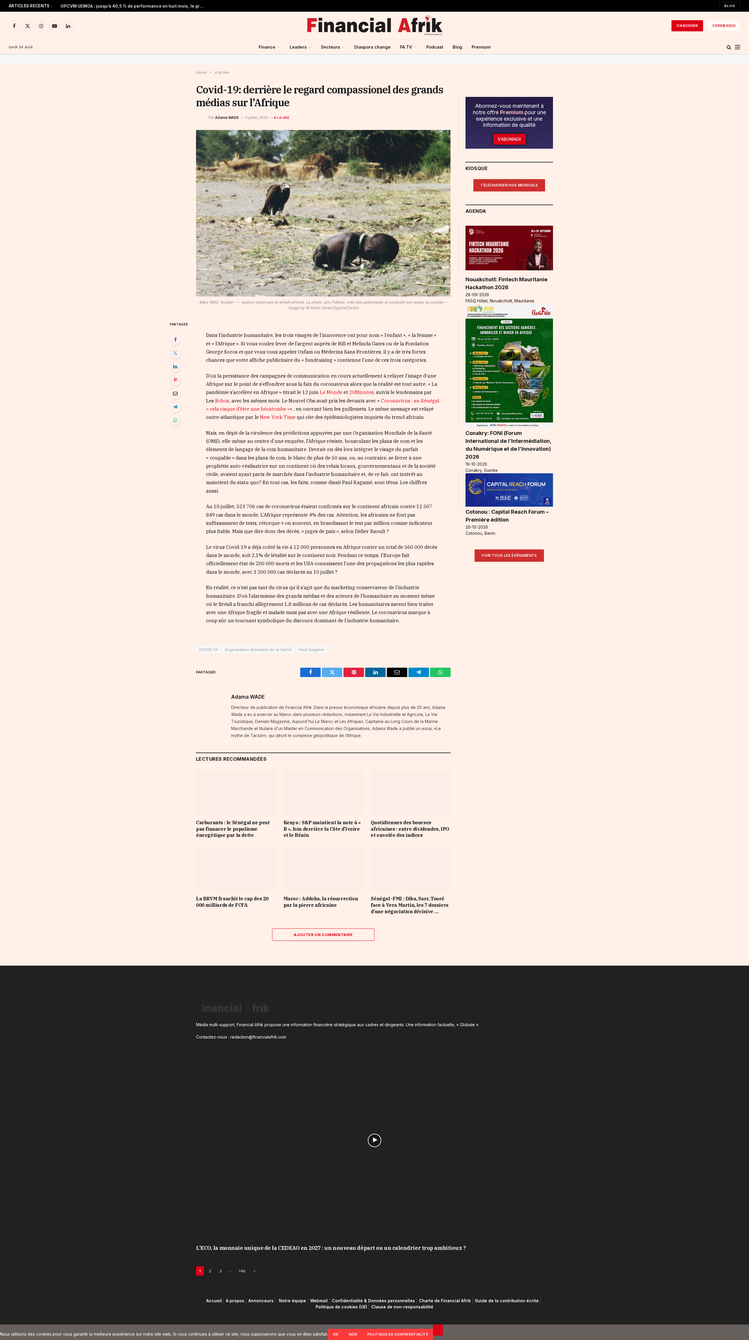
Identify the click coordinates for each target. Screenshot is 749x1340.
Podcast (434, 46)
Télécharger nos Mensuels (509, 185)
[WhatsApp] (175, 420)
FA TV (406, 46)
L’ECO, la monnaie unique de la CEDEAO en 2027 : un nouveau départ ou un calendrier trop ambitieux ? (331, 1248)
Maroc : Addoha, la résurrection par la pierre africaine (321, 902)
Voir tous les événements (509, 555)
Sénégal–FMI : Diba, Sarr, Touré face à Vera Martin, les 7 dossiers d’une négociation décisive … (409, 905)
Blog (729, 6)
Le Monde (331, 392)
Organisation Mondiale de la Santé (258, 649)
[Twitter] (175, 353)
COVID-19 (208, 649)
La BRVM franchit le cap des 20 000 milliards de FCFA (232, 902)
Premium (481, 46)
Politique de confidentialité (397, 1334)
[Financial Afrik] (374, 26)
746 (241, 1271)
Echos (221, 400)
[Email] (175, 393)
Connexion (723, 25)
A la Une (281, 118)
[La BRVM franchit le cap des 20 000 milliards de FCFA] (236, 868)
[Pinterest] (175, 379)
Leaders (298, 46)
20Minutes (361, 392)
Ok (336, 1334)
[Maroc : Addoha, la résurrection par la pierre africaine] (323, 868)
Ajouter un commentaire (323, 934)
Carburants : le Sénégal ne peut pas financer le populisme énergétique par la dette (233, 829)
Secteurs (330, 46)
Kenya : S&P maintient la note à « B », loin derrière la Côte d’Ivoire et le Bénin (322, 829)
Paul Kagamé (311, 649)
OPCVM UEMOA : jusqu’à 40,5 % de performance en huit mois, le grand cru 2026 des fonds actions (134, 6)
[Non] (438, 1330)
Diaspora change (372, 46)
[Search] (729, 47)
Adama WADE (227, 117)
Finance (267, 46)
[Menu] (737, 47)
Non (353, 1334)
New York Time (278, 417)
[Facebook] (175, 339)
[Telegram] (175, 406)
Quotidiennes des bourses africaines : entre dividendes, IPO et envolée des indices (410, 829)
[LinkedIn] (175, 366)
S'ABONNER (687, 25)
